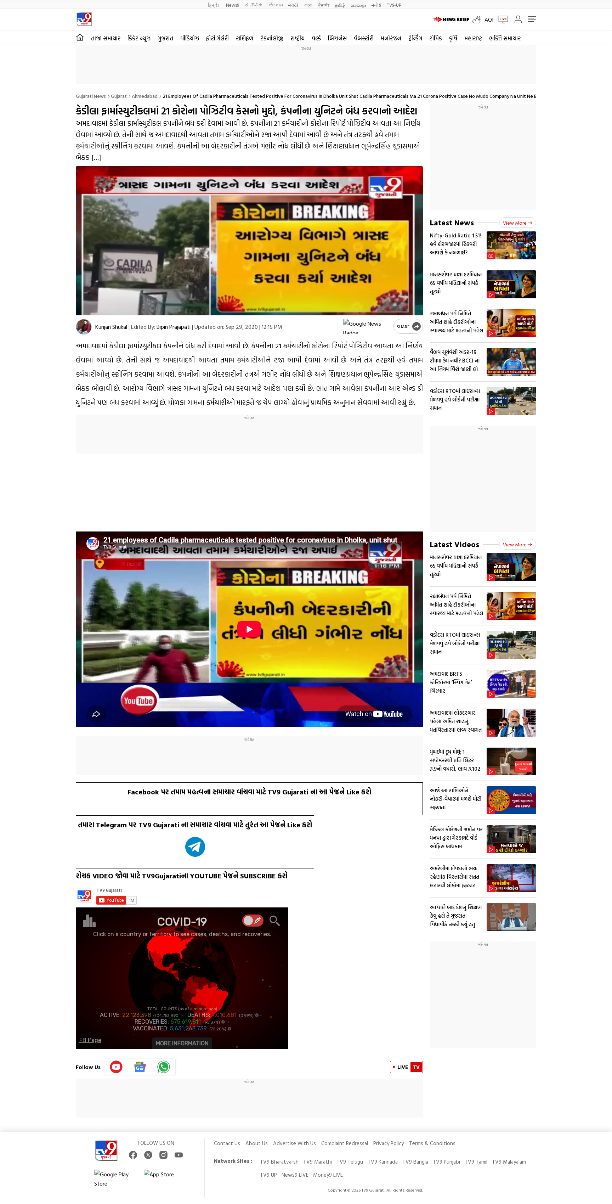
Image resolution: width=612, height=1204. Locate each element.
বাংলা (308, 4)
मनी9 (376, 4)
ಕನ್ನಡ (254, 4)
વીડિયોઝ (189, 38)
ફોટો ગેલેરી (217, 38)
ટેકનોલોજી (271, 38)
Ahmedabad (145, 96)
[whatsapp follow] (163, 1066)
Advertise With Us (294, 1143)
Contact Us (227, 1143)
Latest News (452, 222)
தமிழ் (340, 4)
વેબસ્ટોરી (364, 38)
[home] (80, 37)
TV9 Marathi (317, 1162)
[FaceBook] (133, 1155)
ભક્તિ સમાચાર (505, 38)
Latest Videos (454, 544)
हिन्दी (214, 4)
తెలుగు (276, 4)
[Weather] (478, 19)
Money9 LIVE (328, 1175)
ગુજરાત (165, 38)
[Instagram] (163, 1155)
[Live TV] (500, 19)
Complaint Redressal (344, 1143)
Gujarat (119, 96)
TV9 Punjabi (446, 1162)
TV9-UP (394, 4)
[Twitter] (148, 1155)
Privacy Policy (388, 1143)
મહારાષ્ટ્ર (473, 38)
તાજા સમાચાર (105, 38)
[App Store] (165, 1179)
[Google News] (140, 1066)
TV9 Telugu (349, 1162)
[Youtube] (116, 1066)
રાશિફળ (244, 38)
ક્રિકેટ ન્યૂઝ (139, 38)
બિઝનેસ (337, 38)
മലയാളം (358, 4)
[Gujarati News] (84, 19)
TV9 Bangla (415, 1162)
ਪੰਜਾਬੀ (323, 4)
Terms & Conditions (432, 1143)
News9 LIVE (295, 1175)
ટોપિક (435, 38)
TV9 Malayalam (509, 1162)
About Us (256, 1143)
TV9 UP (268, 1175)
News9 (232, 4)
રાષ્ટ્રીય (297, 38)
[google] (367, 326)
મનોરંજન (391, 38)
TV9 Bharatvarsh (279, 1162)
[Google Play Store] (115, 1179)
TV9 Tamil (476, 1162)
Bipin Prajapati (174, 326)
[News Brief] (451, 19)
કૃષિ (453, 38)
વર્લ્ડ (316, 38)
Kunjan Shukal (111, 326)
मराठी (293, 4)
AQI (488, 19)
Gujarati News (91, 96)
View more (515, 222)
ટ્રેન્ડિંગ (415, 38)
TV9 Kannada (383, 1162)
